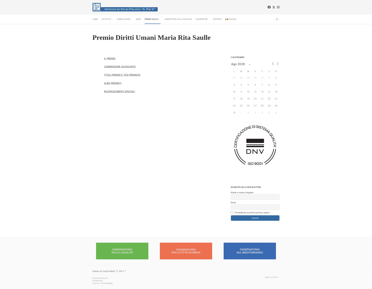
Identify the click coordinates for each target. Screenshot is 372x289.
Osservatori (202, 19)
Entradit (217, 19)
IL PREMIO (109, 58)
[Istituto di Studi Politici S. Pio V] (125, 7)
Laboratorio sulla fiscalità (178, 19)
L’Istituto (106, 19)
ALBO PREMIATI (112, 83)
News (138, 19)
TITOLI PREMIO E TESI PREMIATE (122, 74)
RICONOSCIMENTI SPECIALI (119, 91)
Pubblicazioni (123, 19)
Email (233, 202)
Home (95, 19)
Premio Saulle (151, 19)
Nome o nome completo (242, 192)
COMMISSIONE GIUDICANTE (120, 66)
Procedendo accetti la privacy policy (252, 212)
